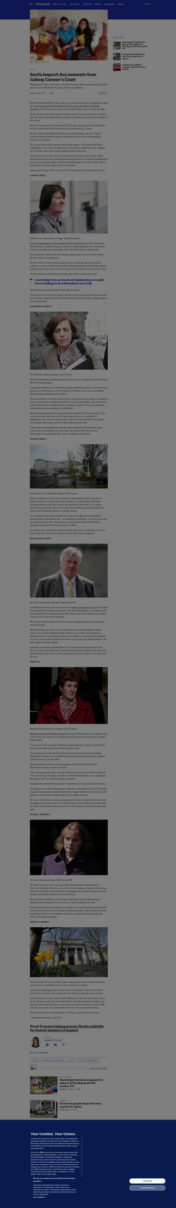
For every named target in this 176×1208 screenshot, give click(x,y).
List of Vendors (39, 1197)
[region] (88, 1164)
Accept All (147, 1181)
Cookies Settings (147, 1188)
